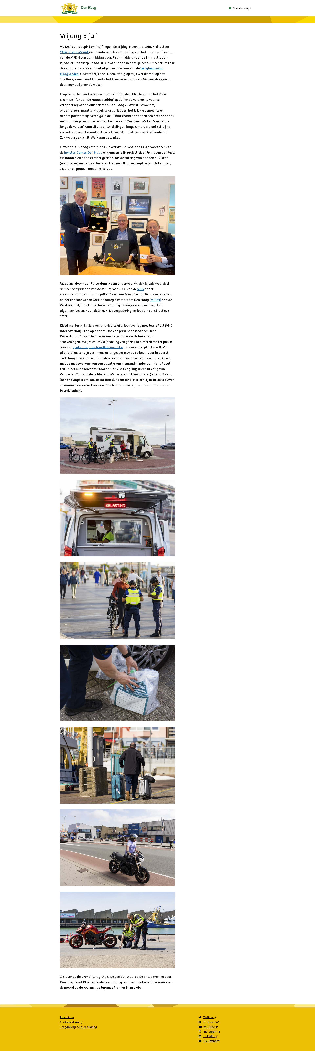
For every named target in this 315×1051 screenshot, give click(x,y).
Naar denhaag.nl (242, 8)
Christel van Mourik (74, 52)
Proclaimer (67, 1017)
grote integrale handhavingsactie (98, 347)
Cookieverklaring (71, 1022)
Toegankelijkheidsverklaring (78, 1027)
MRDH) (156, 300)
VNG (140, 289)
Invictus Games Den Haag (83, 152)
